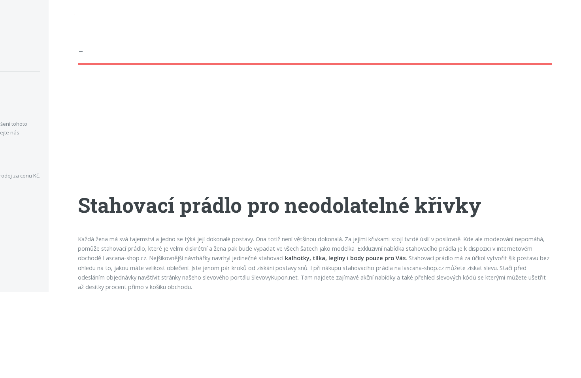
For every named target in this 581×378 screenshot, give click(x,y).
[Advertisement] (315, 136)
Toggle (62, 16)
